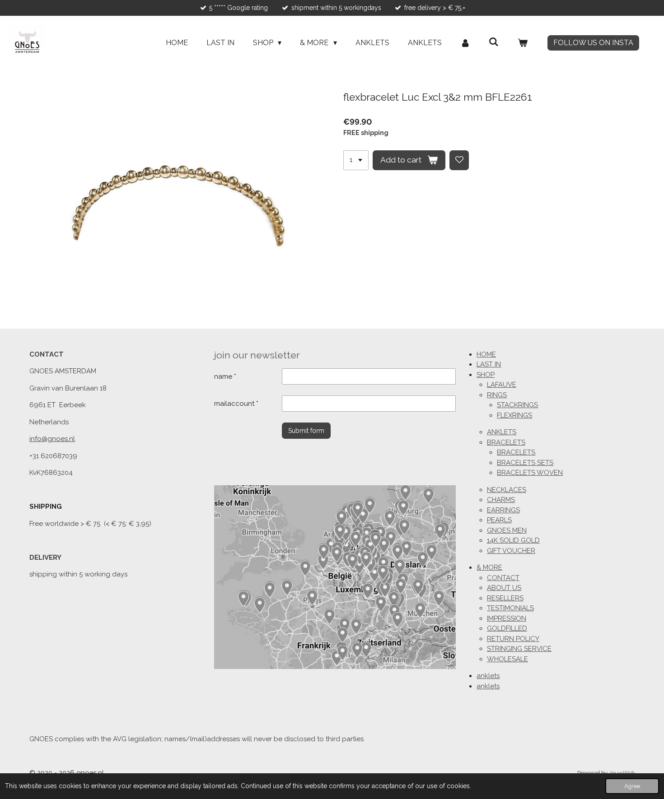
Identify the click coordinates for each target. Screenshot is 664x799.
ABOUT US (504, 588)
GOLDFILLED (507, 628)
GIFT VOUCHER (511, 551)
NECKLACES (506, 490)
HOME (486, 354)
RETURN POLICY (513, 639)
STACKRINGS (517, 405)
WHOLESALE (507, 659)
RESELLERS (505, 598)
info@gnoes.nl (52, 439)
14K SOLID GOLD (513, 540)
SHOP (486, 375)
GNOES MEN (507, 530)
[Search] (494, 41)
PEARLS (499, 520)
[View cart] (522, 43)
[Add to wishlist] (459, 160)
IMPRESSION (506, 618)
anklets (488, 676)
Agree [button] (632, 786)
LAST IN (489, 364)
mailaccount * (236, 404)
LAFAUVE (501, 385)
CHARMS (501, 500)
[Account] (465, 43)
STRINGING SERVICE (519, 649)
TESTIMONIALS (510, 608)
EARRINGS (503, 510)
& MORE (489, 567)
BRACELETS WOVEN (530, 473)
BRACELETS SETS (525, 463)
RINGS (497, 395)
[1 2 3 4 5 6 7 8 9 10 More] (356, 160)
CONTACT (503, 578)
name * (225, 376)
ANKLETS (501, 432)
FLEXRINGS (514, 415)
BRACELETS (506, 442)
